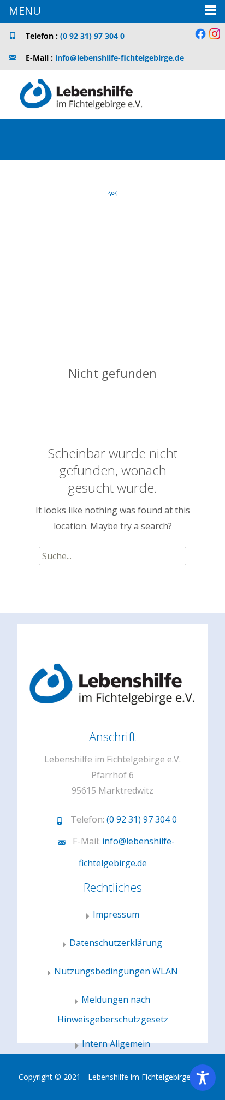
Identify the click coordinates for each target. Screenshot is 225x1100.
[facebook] (200, 38)
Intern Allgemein (116, 1044)
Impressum (116, 914)
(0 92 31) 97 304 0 (92, 36)
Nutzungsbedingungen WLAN (116, 971)
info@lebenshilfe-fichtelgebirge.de (119, 57)
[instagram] (214, 38)
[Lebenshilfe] (72, 92)
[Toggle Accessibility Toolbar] (202, 1077)
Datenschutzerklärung (115, 943)
